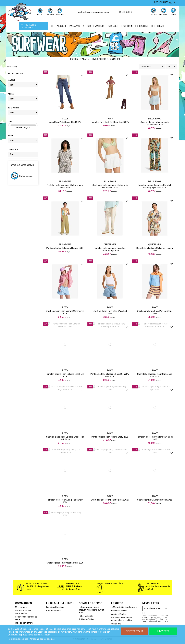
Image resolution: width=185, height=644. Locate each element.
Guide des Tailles (86, 619)
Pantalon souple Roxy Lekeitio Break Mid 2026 (65, 375)
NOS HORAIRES (161, 2)
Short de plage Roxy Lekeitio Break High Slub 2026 (65, 438)
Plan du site (116, 624)
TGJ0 (110, 429)
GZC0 (65, 492)
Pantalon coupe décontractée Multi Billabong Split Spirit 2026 (154, 186)
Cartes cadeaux (26, 176)
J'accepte (163, 631)
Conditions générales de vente (26, 618)
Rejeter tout (134, 631)
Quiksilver (109, 244)
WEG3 (110, 240)
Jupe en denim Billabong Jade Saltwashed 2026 (154, 123)
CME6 (65, 429)
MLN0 (107, 492)
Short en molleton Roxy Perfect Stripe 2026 (155, 312)
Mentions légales (118, 614)
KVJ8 (155, 492)
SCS (110, 177)
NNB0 (155, 429)
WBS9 (110, 303)
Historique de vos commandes (23, 612)
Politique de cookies (18, 638)
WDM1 (155, 366)
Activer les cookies (119, 611)
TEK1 (65, 177)
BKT (155, 177)
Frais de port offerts (24, 623)
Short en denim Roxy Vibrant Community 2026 (65, 312)
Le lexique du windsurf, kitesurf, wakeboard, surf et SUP (91, 610)
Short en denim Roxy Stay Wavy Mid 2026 (110, 312)
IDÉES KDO (40, 14)
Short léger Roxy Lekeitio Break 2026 (154, 499)
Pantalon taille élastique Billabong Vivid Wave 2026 (65, 186)
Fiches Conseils (86, 616)
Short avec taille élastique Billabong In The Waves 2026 (110, 186)
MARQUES (60, 14)
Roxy (65, 118)
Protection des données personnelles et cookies (121, 618)
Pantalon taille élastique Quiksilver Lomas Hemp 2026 (110, 249)
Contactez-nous (53, 610)
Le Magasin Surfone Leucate (124, 607)
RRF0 (110, 114)
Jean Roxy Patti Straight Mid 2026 (65, 122)
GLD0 (107, 366)
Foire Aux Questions (55, 607)
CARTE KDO (50, 14)
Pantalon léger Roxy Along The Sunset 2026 (65, 501)
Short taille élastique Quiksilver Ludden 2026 (154, 249)
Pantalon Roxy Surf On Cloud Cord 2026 (110, 122)
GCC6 (155, 240)
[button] (33, 26)
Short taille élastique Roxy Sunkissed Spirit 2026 (154, 375)
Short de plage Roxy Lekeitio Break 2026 (110, 499)
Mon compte (21, 607)
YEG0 (113, 366)
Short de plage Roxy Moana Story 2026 (65, 562)
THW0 (65, 240)
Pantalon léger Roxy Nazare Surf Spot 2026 (155, 438)
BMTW (66, 114)
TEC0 (113, 492)
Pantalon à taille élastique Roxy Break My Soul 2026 (109, 375)
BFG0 (65, 303)
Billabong (154, 118)
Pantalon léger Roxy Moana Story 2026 (109, 437)
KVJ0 (65, 366)
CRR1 (155, 303)
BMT (155, 114)
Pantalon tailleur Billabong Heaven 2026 (65, 248)
